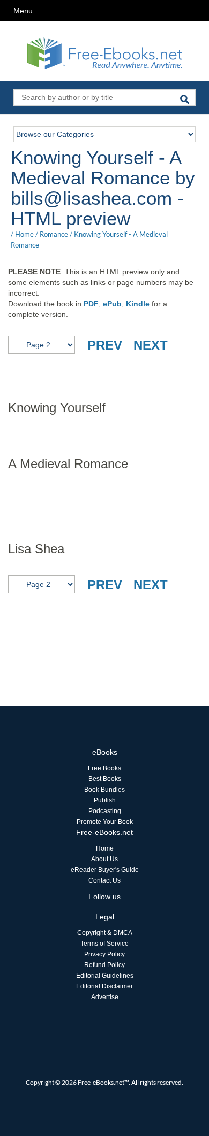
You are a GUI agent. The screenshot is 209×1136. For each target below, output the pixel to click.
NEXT (150, 345)
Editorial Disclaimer (104, 986)
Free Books (104, 768)
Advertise (104, 997)
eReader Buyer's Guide (105, 870)
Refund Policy (104, 965)
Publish (105, 800)
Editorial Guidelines (104, 975)
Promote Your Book (105, 821)
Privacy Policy (104, 954)
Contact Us (104, 880)
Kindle (138, 303)
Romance (54, 234)
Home (24, 234)
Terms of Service (104, 943)
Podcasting (104, 811)
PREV (104, 345)
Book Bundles (104, 789)
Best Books (104, 779)
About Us (104, 859)
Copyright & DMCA (104, 933)
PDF (91, 303)
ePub (112, 303)
